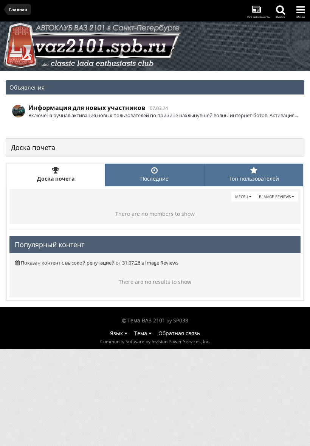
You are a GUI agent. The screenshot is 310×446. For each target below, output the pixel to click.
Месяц (242, 196)
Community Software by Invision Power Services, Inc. (155, 341)
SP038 (180, 320)
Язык (117, 333)
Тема (141, 333)
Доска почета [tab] (55, 178)
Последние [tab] (154, 178)
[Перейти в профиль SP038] (18, 111)
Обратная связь (179, 333)
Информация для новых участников (86, 108)
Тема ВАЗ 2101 (146, 320)
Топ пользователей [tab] (254, 178)
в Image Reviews (275, 196)
